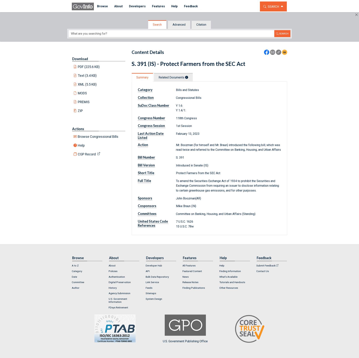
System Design (154, 298)
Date (74, 276)
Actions (78, 129)
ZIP (80, 111)
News (185, 276)
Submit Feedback (266, 265)
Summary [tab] (142, 77)
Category (77, 271)
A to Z (75, 265)
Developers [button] (137, 6)
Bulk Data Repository (157, 276)
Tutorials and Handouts (232, 282)
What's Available (228, 276)
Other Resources (228, 287)
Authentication (117, 276)
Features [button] (158, 6)
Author (75, 287)
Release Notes (190, 282)
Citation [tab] (201, 24)
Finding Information (230, 271)
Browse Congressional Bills (98, 137)
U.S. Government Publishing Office (185, 341)
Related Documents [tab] (172, 77)
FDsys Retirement (118, 307)
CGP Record (87, 154)
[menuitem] (102, 6)
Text (87, 76)
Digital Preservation (120, 282)
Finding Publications (193, 287)
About (112, 265)
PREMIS (84, 102)
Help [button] (174, 6)
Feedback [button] (191, 6)
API (148, 271)
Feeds (149, 287)
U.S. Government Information (118, 300)
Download (80, 59)
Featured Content (192, 271)
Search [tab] (157, 24)
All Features (189, 265)
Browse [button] (102, 6)
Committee (78, 282)
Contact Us (262, 271)
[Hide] (356, 14)
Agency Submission (119, 293)
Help (81, 145)
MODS (82, 93)
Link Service (152, 282)
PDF (89, 67)
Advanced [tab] (179, 24)
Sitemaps (151, 293)
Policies (113, 271)
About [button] (118, 6)
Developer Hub (154, 265)
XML (87, 84)
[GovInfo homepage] (83, 6)
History (113, 287)
